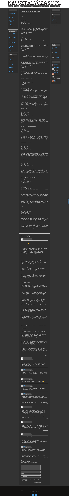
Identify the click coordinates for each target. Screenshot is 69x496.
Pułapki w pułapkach (12, 42)
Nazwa (22, 470)
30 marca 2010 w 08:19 (27, 434)
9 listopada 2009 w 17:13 (27, 386)
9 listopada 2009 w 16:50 (27, 379)
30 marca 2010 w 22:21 (27, 447)
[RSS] (68, 202)
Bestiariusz (10, 21)
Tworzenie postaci (12, 13)
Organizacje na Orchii (12, 16)
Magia (10, 18)
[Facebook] (68, 199)
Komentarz (23, 464)
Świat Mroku (11, 67)
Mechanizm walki (11, 34)
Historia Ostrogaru (12, 33)
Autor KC (24, 12)
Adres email (23, 473)
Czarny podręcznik (12, 56)
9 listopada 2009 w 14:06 (27, 370)
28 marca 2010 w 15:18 (27, 394)
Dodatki (10, 24)
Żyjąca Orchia (11, 71)
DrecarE (10, 59)
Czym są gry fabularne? (12, 12)
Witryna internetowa (24, 476)
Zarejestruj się (54, 16)
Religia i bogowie (11, 20)
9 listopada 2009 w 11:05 (27, 239)
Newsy (10, 63)
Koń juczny (10, 50)
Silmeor (24, 369)
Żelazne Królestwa (12, 70)
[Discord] (68, 200)
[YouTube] (68, 203)
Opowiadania (11, 25)
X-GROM (10, 68)
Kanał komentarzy (55, 20)
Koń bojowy (11, 36)
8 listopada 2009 (29, 12)
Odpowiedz (46, 355)
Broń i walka (11, 17)
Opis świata (11, 14)
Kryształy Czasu (36, 12)
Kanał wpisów (54, 19)
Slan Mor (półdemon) (12, 43)
